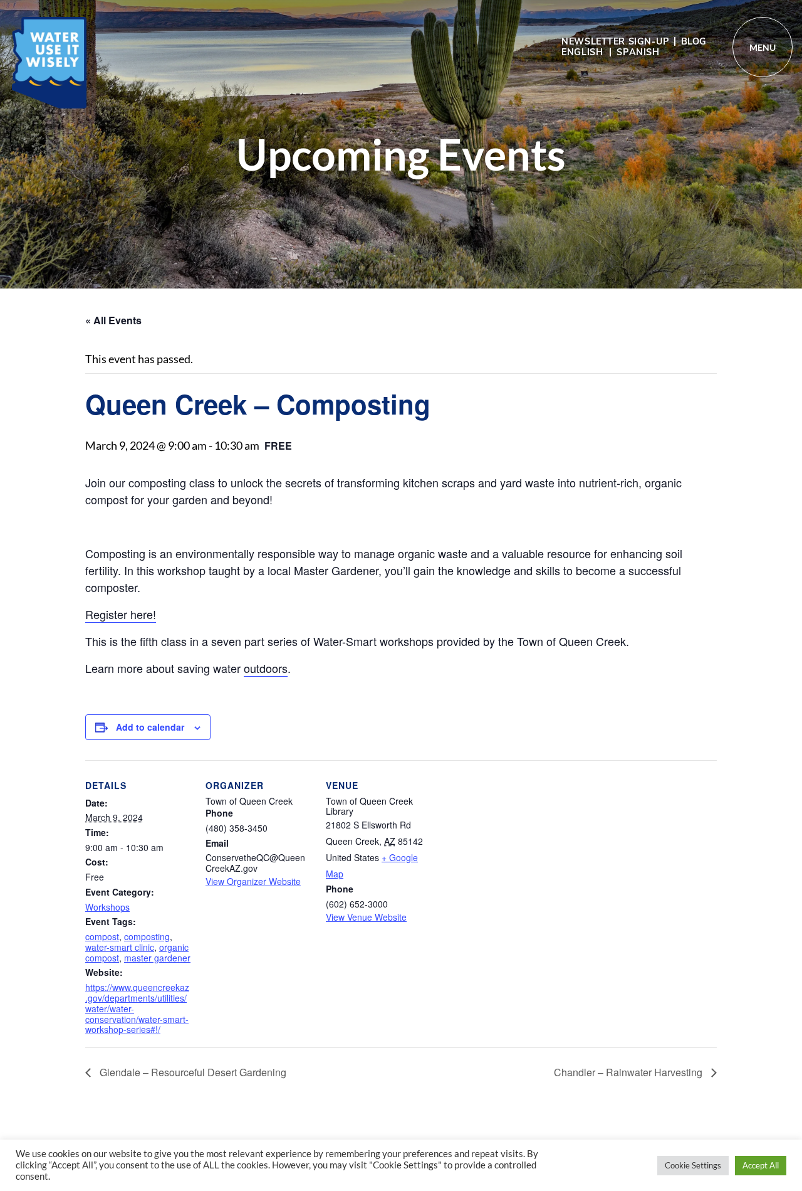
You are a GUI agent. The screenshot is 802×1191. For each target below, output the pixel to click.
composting (147, 936)
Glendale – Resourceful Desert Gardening (191, 1072)
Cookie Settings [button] (693, 1165)
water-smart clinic (119, 947)
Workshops (107, 907)
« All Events (113, 320)
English (582, 52)
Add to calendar (150, 727)
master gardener (157, 957)
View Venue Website (366, 917)
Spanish (638, 52)
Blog (694, 41)
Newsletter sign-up (615, 41)
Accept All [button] (760, 1165)
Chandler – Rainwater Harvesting (629, 1072)
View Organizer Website (253, 881)
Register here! (120, 614)
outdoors (266, 668)
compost (102, 936)
